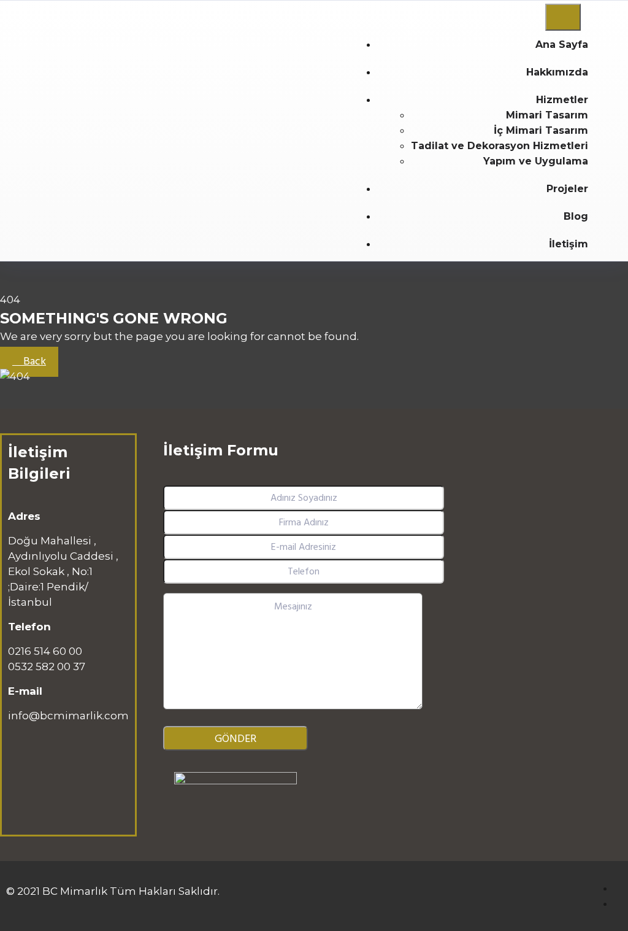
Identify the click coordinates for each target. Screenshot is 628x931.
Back (33, 362)
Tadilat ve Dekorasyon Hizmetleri (499, 146)
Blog (576, 216)
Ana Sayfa (561, 44)
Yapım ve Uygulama (535, 161)
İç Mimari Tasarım (541, 130)
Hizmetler (562, 100)
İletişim (568, 244)
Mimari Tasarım (547, 115)
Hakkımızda (557, 72)
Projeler (567, 189)
